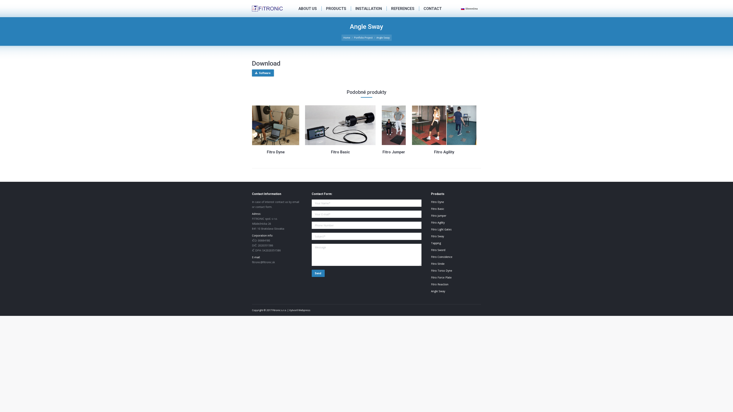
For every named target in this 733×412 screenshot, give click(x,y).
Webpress (304, 310)
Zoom (270, 125)
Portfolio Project (363, 37)
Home (346, 37)
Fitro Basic (340, 152)
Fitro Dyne (276, 152)
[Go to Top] (727, 406)
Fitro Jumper (394, 152)
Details (281, 125)
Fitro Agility (444, 152)
